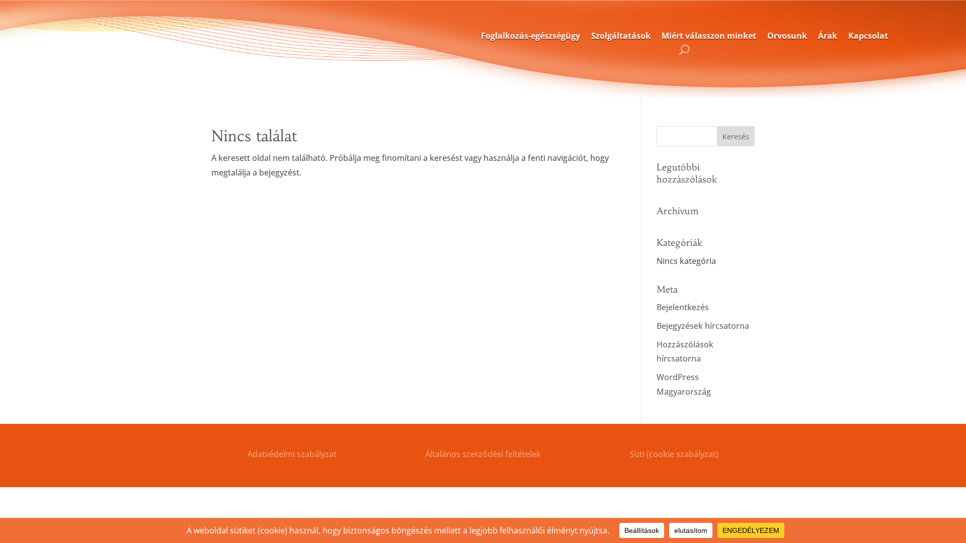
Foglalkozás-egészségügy (530, 36)
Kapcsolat (868, 36)
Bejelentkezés (683, 307)
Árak (827, 36)
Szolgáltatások (621, 36)
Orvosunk (787, 36)
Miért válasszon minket (709, 36)
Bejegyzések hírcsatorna (703, 325)
